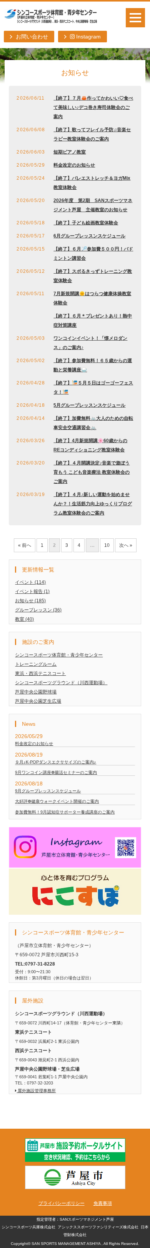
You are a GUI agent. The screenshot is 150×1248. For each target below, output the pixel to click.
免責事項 (102, 1203)
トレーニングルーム (36, 664)
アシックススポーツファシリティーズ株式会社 (98, 1227)
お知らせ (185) (30, 600)
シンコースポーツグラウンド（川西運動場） (61, 682)
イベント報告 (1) (32, 591)
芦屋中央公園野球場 (36, 692)
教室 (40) (24, 619)
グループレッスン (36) (38, 610)
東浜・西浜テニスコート (40, 673)
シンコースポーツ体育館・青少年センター (59, 655)
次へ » (125, 545)
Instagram (88, 36)
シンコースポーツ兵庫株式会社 (28, 1227)
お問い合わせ (32, 36)
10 (107, 545)
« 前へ (24, 545)
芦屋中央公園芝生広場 (38, 701)
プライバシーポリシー (61, 1203)
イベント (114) (30, 582)
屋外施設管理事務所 (36, 1090)
